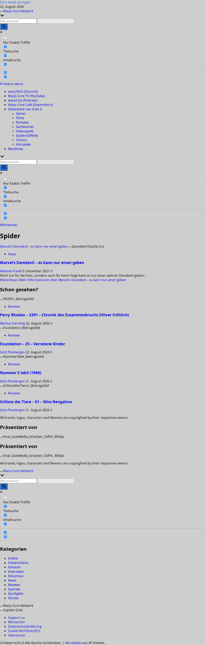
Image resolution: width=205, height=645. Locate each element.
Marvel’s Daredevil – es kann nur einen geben (34, 246)
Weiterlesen (63, 280)
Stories (13, 598)
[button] (11, 84)
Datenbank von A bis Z (25, 109)
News (12, 254)
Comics (21, 140)
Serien (21, 113)
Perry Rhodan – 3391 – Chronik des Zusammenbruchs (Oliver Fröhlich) (64, 314)
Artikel (13, 558)
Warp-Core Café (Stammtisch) (30, 104)
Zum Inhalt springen (15, 2)
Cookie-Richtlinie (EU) (24, 631)
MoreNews (73, 643)
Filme (20, 118)
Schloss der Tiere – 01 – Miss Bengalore (36, 401)
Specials (14, 589)
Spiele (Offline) (27, 135)
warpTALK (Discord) (23, 91)
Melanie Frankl (11, 271)
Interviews (16, 571)
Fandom (14, 567)
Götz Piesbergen (13, 352)
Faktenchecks (18, 563)
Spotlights (15, 593)
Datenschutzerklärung (25, 626)
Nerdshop (15, 149)
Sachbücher (25, 127)
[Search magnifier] (4, 26)
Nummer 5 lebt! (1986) (20, 372)
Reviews (14, 306)
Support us (16, 617)
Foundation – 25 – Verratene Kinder (32, 343)
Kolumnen (16, 576)
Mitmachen (8, 225)
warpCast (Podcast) (22, 100)
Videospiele (24, 131)
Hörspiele (23, 144)
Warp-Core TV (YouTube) (26, 96)
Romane (22, 122)
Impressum (16, 635)
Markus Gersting (13, 323)
